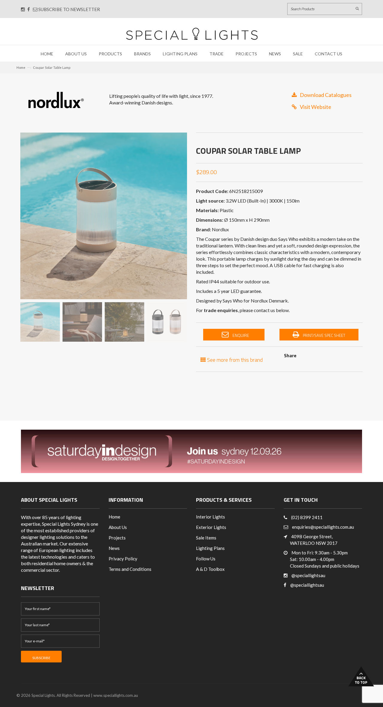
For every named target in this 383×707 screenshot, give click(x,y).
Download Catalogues (326, 95)
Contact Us (328, 53)
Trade (216, 53)
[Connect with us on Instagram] (23, 9)
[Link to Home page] (192, 33)
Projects (246, 53)
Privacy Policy (123, 558)
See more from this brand (234, 359)
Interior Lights (210, 516)
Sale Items (206, 537)
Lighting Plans (180, 53)
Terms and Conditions (130, 569)
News (275, 53)
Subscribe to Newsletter (68, 9)
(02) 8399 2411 (307, 517)
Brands (142, 53)
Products (110, 53)
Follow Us (205, 558)
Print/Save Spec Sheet (323, 335)
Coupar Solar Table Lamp (51, 67)
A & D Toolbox (210, 569)
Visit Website (315, 107)
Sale (298, 53)
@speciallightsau (308, 575)
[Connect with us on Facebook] (28, 9)
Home (47, 53)
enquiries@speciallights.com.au (323, 527)
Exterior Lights (211, 527)
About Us (76, 53)
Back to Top (361, 676)
